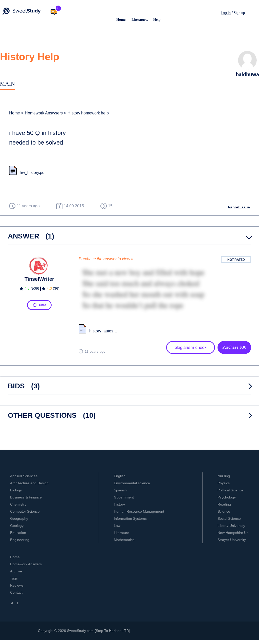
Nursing (224, 476)
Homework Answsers (42, 113)
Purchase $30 (234, 347)
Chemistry (18, 504)
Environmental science (132, 483)
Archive (16, 571)
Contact (16, 592)
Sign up (239, 13)
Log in (226, 13)
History (119, 504)
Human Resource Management (139, 511)
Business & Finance (26, 497)
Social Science (229, 518)
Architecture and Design (29, 483)
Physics (224, 483)
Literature (121, 533)
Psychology (227, 497)
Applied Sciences (23, 476)
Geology (17, 526)
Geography (19, 518)
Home (14, 113)
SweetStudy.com (80, 631)
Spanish (120, 490)
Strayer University (232, 540)
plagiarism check (191, 347)
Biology (16, 490)
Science (224, 511)
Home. (121, 20)
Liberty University (231, 526)
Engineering (19, 540)
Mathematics (124, 540)
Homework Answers (26, 564)
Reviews (17, 585)
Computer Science (25, 511)
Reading (224, 504)
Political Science (230, 490)
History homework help (86, 113)
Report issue (239, 207)
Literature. (140, 20)
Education (18, 533)
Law (117, 526)
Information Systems (130, 518)
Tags (14, 578)
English (119, 476)
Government (124, 497)
